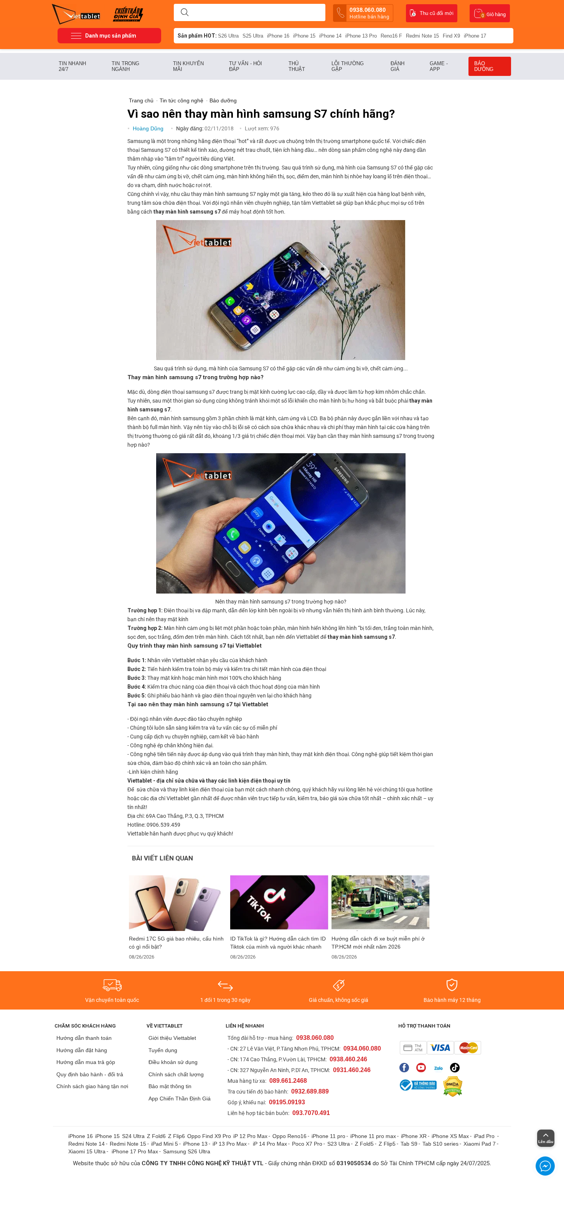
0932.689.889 (310, 1091)
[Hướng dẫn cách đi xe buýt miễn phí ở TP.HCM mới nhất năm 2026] (380, 903)
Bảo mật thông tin (169, 1086)
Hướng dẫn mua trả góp (85, 1062)
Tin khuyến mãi (188, 66)
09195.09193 (287, 1102)
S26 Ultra (228, 36)
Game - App (439, 66)
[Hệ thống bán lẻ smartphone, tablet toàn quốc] (78, 13)
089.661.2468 (288, 1080)
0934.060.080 (362, 1048)
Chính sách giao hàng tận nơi (92, 1086)
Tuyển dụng (162, 1050)
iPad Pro (485, 1136)
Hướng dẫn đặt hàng (81, 1050)
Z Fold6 (156, 1136)
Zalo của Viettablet (440, 1067)
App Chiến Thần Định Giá (179, 1098)
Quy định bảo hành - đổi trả (89, 1074)
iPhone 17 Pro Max (135, 1151)
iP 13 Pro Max (230, 1144)
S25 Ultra (252, 36)
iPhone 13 (195, 1144)
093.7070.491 (311, 1113)
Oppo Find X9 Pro (209, 1136)
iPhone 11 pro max (373, 1136)
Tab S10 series (440, 1144)
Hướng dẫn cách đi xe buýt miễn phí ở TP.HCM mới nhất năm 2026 (378, 943)
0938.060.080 (369, 13)
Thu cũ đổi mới (437, 13)
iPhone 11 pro (328, 1136)
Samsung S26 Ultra (186, 1151)
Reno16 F (391, 36)
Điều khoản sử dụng (173, 1062)
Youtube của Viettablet (423, 1067)
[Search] (184, 13)
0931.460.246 (352, 1070)
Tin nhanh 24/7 (72, 66)
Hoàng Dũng (149, 128)
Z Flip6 (176, 1136)
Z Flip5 (387, 1144)
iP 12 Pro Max (250, 1136)
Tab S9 (409, 1144)
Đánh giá (397, 66)
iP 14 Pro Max (270, 1144)
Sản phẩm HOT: (197, 36)
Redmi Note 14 (86, 1144)
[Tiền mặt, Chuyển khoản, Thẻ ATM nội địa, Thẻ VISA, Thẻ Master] (440, 1047)
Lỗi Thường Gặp (347, 66)
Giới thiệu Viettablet (172, 1038)
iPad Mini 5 (164, 1144)
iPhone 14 (330, 36)
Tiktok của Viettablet (457, 1067)
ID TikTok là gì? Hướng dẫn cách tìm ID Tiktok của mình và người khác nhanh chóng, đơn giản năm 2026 (278, 943)
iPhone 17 (475, 36)
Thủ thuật (297, 66)
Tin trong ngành (125, 66)
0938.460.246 (348, 1059)
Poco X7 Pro (307, 1144)
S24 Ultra (133, 1136)
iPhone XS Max (450, 1136)
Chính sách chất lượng (176, 1074)
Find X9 (451, 36)
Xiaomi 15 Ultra (87, 1151)
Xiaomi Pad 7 (479, 1144)
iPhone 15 (304, 36)
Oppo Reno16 (289, 1136)
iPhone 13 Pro (361, 36)
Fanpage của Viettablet (406, 1067)
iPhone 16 (278, 36)
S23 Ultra (338, 1144)
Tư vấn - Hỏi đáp (245, 66)
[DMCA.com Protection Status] (450, 1086)
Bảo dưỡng (484, 66)
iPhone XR (414, 1136)
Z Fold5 (364, 1144)
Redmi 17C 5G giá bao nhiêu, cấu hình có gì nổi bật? (176, 943)
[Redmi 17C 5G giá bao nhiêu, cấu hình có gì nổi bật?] (178, 903)
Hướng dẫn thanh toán (84, 1038)
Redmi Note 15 (422, 36)
